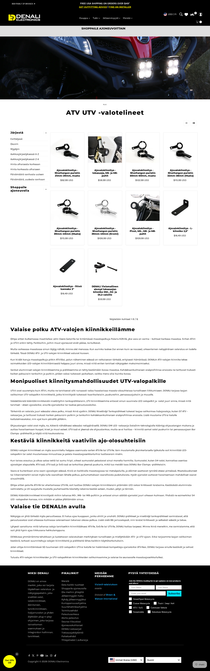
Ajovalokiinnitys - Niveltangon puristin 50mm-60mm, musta (143, 173)
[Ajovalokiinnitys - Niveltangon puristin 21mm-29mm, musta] (67, 149)
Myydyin (15, 149)
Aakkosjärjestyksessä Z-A (24, 159)
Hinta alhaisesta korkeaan (25, 164)
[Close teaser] (16, 654)
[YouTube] (42, 656)
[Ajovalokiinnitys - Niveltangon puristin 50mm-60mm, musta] (143, 149)
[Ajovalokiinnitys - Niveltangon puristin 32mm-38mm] (180, 149)
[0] (192, 15)
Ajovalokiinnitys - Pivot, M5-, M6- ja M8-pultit (143, 231)
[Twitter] (33, 656)
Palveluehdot (68, 636)
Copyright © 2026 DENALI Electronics (48, 661)
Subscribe (174, 593)
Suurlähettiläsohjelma (74, 606)
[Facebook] (29, 656)
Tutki (95, 18)
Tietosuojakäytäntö (72, 632)
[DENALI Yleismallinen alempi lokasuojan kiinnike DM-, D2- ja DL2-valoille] (105, 266)
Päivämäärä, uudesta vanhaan (27, 179)
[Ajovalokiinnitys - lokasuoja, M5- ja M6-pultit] (105, 149)
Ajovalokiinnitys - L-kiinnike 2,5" (180, 230)
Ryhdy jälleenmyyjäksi (73, 599)
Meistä (127, 18)
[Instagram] (51, 656)
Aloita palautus (70, 617)
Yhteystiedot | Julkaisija (74, 639)
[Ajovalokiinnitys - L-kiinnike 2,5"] (180, 207)
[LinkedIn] (47, 656)
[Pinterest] (37, 656)
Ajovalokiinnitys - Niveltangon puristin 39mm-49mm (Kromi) (105, 231)
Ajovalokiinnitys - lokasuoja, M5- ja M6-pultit (105, 173)
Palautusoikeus (70, 614)
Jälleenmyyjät (111, 18)
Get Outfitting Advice (93, 6)
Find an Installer (120, 6)
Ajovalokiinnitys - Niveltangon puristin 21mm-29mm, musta (67, 173)
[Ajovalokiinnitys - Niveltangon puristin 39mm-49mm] (67, 207)
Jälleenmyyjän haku (72, 595)
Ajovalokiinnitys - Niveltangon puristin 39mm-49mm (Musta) (67, 231)
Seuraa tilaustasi (71, 621)
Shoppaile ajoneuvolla (73, 588)
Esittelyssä (16, 138)
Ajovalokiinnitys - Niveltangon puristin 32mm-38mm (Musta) (180, 173)
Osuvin (14, 143)
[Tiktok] (55, 656)
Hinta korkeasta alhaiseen (25, 169)
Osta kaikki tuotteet (72, 584)
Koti (105, 105)
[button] (9, 661)
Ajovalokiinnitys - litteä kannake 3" (67, 287)
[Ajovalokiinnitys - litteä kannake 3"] (67, 266)
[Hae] (181, 14)
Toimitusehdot (69, 610)
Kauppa (83, 18)
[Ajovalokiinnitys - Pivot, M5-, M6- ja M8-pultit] (143, 207)
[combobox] (126, 660)
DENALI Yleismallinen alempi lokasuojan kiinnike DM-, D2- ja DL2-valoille (105, 290)
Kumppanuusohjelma (73, 603)
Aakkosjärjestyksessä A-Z (24, 154)
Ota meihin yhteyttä (72, 592)
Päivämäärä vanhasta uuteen (27, 174)
